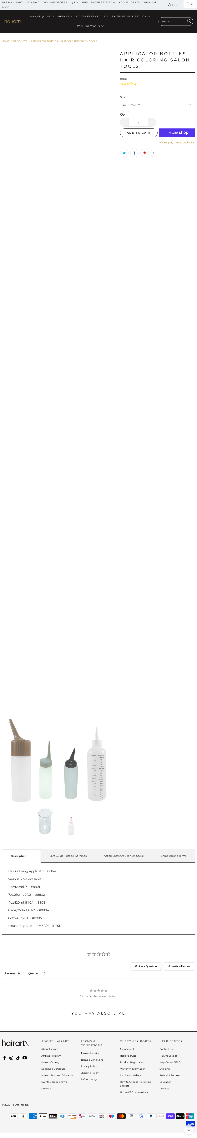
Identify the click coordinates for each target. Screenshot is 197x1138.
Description (18, 855)
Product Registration (132, 1062)
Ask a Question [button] (148, 966)
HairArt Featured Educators (57, 1075)
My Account (127, 1049)
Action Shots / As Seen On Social (124, 855)
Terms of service (90, 1053)
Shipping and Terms (173, 855)
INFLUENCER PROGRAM (98, 2)
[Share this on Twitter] (124, 153)
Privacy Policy (89, 1066)
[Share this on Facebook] (134, 153)
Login (176, 4)
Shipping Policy (90, 1072)
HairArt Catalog (50, 1062)
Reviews (164, 1088)
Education (165, 1081)
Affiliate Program (51, 1055)
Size (122, 97)
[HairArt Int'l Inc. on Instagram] (11, 1058)
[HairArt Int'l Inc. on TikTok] (18, 1058)
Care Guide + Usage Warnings (68, 855)
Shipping (164, 1068)
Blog (5, 7)
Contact (33, 2)
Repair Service (128, 1055)
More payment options (177, 142)
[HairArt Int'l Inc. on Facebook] (5, 1058)
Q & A (74, 2)
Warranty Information (132, 1068)
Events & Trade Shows (54, 1081)
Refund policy (89, 1079)
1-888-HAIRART (12, 2)
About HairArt (49, 1049)
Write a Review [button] (181, 966)
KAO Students (129, 2)
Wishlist (150, 2)
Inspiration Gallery (130, 1075)
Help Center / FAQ (169, 1062)
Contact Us (166, 1049)
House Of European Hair (134, 1092)
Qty (122, 114)
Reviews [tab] (10, 973)
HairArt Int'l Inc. (20, 1104)
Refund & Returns (169, 1075)
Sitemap (46, 1088)
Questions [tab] (34, 973)
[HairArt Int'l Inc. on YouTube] (25, 1058)
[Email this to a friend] (155, 153)
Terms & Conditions (92, 1059)
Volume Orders (55, 2)
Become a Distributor (53, 1068)
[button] (42, 17)
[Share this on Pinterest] (144, 153)
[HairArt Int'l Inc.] (13, 21)
